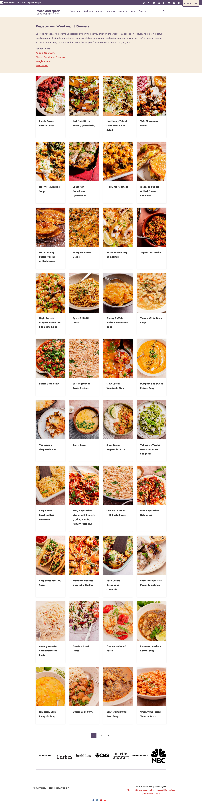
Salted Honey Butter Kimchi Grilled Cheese (47, 257)
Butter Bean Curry (83, 711)
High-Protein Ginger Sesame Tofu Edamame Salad (50, 322)
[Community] (179, 2)
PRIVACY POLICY (39, 788)
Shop (133, 11)
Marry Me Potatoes (117, 186)
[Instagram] (159, 2)
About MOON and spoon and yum (141, 790)
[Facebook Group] (174, 2)
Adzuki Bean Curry (45, 52)
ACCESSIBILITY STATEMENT (58, 788)
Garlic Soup (79, 445)
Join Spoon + (147, 793)
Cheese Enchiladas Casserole (51, 57)
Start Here (75, 11)
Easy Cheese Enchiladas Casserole (113, 585)
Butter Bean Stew (49, 383)
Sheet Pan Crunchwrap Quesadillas (79, 191)
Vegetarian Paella (150, 252)
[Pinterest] (143, 2)
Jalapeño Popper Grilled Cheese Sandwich (149, 191)
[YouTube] (169, 2)
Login (157, 793)
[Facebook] (154, 2)
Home (36, 21)
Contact (111, 11)
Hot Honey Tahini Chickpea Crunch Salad (116, 125)
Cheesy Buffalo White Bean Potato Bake (117, 322)
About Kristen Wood (166, 790)
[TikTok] (164, 2)
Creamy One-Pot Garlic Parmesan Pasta (48, 651)
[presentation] (50, 96)
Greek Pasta (42, 65)
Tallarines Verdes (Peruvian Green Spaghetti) (150, 449)
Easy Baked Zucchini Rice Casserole (46, 515)
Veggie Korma (43, 61)
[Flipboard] (148, 2)
